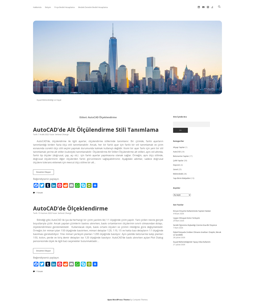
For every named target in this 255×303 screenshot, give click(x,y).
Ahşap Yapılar (179, 147)
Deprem (176, 165)
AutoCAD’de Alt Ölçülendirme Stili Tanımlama (96, 129)
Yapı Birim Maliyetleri (182, 178)
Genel (175, 169)
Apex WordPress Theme (118, 299)
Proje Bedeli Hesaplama (64, 7)
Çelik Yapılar (178, 160)
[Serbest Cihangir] (127, 92)
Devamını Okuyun (45, 173)
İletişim (48, 7)
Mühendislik (178, 174)
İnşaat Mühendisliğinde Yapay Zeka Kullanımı (191, 242)
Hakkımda (37, 7)
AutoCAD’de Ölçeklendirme (70, 208)
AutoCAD (177, 151)
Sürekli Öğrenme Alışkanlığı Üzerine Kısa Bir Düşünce (195, 225)
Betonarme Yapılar (181, 156)
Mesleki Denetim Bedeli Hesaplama (93, 7)
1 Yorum (39, 192)
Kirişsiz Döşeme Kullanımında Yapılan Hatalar (192, 211)
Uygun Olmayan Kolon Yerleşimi (186, 218)
